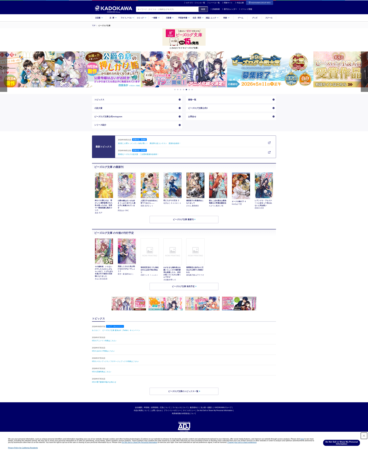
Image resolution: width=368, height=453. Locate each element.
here (302, 439)
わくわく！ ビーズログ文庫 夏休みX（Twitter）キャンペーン (116, 330)
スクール (268, 18)
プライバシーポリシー (172, 410)
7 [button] (192, 89)
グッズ (254, 18)
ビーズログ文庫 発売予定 (183, 286)
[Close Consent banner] (364, 436)
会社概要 (138, 407)
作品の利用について (141, 410)
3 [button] (181, 89)
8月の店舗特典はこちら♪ (101, 372)
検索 (203, 9)
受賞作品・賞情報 (139, 139)
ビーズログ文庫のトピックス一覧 (183, 391)
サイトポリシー (189, 410)
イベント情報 (246, 9)
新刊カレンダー (230, 9)
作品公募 (240, 3)
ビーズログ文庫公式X (198, 108)
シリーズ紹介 (100, 125)
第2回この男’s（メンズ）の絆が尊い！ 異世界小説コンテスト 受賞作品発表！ (149, 143)
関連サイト (228, 3)
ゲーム (240, 18)
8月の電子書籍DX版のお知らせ (104, 382)
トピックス (99, 99)
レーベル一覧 (214, 3)
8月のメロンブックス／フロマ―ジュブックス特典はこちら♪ (115, 361)
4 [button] (184, 89)
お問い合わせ (156, 410)
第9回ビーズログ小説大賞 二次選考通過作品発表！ (138, 154)
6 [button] (190, 89)
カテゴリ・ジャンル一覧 (195, 3)
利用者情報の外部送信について (184, 413)
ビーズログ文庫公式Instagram (108, 116)
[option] (98, 69)
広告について (165, 407)
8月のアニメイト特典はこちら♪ (104, 341)
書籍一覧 (192, 99)
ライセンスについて (180, 407)
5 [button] (187, 89)
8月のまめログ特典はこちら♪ (103, 351)
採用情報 (154, 407)
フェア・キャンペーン (115, 326)
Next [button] (364, 71)
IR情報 (146, 407)
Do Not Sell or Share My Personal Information (215, 410)
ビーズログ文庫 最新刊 (183, 219)
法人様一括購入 (207, 407)
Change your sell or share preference (242, 442)
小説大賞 (98, 108)
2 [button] (178, 89)
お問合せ (192, 116)
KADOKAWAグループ (223, 407)
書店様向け (194, 407)
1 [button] (175, 89)
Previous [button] (3, 71)
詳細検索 (216, 9)
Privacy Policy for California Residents (23, 448)
